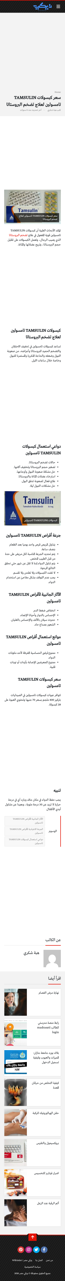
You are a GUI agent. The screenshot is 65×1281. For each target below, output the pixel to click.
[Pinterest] (21, 1249)
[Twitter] (36, 1249)
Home (58, 92)
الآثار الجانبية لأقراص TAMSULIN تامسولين (28, 821)
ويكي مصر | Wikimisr (22, 1260)
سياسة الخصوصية (32, 1267)
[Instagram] (28, 1249)
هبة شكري (52, 110)
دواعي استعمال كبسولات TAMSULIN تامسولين (26, 841)
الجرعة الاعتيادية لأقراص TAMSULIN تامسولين (26, 831)
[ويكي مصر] (42, 6)
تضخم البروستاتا (18, 235)
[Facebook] (44, 1249)
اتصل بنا (39, 1260)
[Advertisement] (32, 53)
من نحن (49, 1260)
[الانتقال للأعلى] (32, 1237)
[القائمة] (58, 7)
